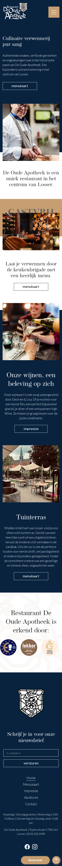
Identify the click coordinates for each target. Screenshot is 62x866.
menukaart (20, 86)
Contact (31, 804)
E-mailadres (12, 749)
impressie (31, 429)
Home (31, 778)
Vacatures (31, 797)
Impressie (31, 791)
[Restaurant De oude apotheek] (15, 11)
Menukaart (31, 784)
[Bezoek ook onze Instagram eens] (34, 846)
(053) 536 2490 (36, 833)
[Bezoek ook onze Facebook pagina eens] (27, 846)
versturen (31, 763)
